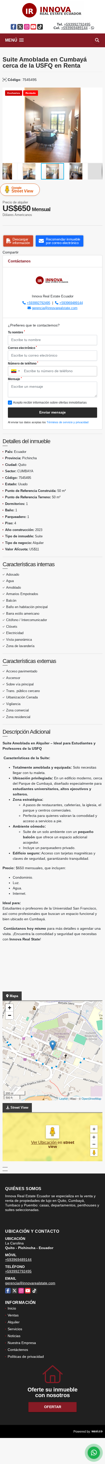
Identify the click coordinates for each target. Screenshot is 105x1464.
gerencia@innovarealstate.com (54, 308)
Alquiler (14, 1322)
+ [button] (9, 1008)
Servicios (15, 1329)
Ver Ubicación (44, 1142)
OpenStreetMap (91, 1098)
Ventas (13, 1315)
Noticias (14, 1336)
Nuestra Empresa (22, 1343)
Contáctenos (18, 1350)
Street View (22, 189)
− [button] (9, 1015)
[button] (98, 92)
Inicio (12, 1308)
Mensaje (15, 379)
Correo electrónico (22, 348)
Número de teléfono (23, 363)
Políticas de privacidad (26, 1356)
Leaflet (63, 1098)
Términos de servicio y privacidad (67, 422)
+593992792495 (77, 24)
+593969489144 (74, 28)
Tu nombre (16, 332)
